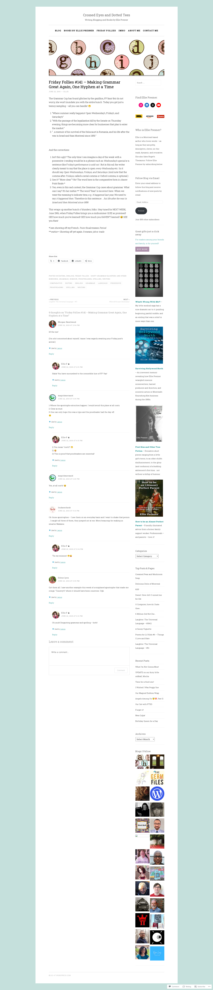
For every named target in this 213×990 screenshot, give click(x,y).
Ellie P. (64, 364)
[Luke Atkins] (157, 890)
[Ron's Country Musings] (142, 857)
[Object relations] (142, 905)
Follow (141, 210)
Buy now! (142, 249)
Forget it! (139, 710)
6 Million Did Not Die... (145, 614)
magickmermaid (65, 395)
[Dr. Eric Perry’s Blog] (157, 826)
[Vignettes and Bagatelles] (142, 810)
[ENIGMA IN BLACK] (157, 858)
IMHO (122, 30)
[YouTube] (158, 105)
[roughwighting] (142, 778)
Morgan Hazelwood (67, 322)
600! (137, 589)
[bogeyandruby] (142, 794)
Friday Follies (106, 30)
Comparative (56, 283)
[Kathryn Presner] (142, 953)
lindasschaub (64, 507)
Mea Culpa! (140, 715)
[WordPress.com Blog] (157, 794)
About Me (134, 30)
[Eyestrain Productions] (157, 938)
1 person (59, 348)
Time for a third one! (144, 682)
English (70, 276)
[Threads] (153, 105)
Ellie (66, 92)
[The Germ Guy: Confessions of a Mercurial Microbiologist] (157, 778)
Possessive (115, 283)
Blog (58, 30)
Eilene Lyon (63, 577)
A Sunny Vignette (143, 629)
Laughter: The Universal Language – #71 (63, 300)
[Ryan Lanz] (157, 954)
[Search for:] (148, 82)
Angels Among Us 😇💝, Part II (149, 698)
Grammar (64, 279)
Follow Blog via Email (147, 178)
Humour (73, 279)
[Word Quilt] (142, 826)
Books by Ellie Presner (79, 30)
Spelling (97, 279)
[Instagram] (141, 105)
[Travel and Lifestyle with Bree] (157, 842)
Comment (121, 670)
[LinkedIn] (147, 105)
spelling (70, 287)
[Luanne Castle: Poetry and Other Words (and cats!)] (157, 874)
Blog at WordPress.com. (60, 975)
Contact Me (150, 30)
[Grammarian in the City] (157, 922)
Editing (61, 276)
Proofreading (85, 279)
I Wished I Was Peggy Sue (147, 687)
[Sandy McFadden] (142, 937)
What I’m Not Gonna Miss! (147, 667)
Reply (51, 354)
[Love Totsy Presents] (142, 873)
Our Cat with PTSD (143, 704)
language (103, 283)
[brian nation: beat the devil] (157, 810)
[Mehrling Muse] (142, 889)
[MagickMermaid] (142, 841)
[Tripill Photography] (142, 921)
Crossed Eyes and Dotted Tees (106, 15)
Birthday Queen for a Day (146, 721)
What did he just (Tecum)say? (119, 300)
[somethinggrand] (157, 762)
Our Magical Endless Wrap (147, 693)
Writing (106, 279)
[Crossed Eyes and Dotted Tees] (142, 762)
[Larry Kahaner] (157, 906)
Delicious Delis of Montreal (147, 584)
